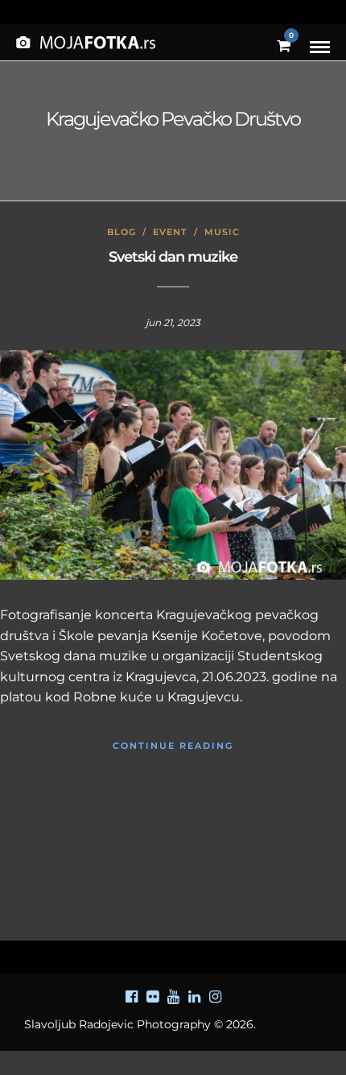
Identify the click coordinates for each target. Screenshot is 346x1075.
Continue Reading (173, 745)
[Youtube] (173, 997)
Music (222, 232)
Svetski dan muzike (173, 257)
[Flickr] (152, 997)
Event (170, 232)
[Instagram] (214, 997)
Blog (121, 232)
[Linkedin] (193, 997)
